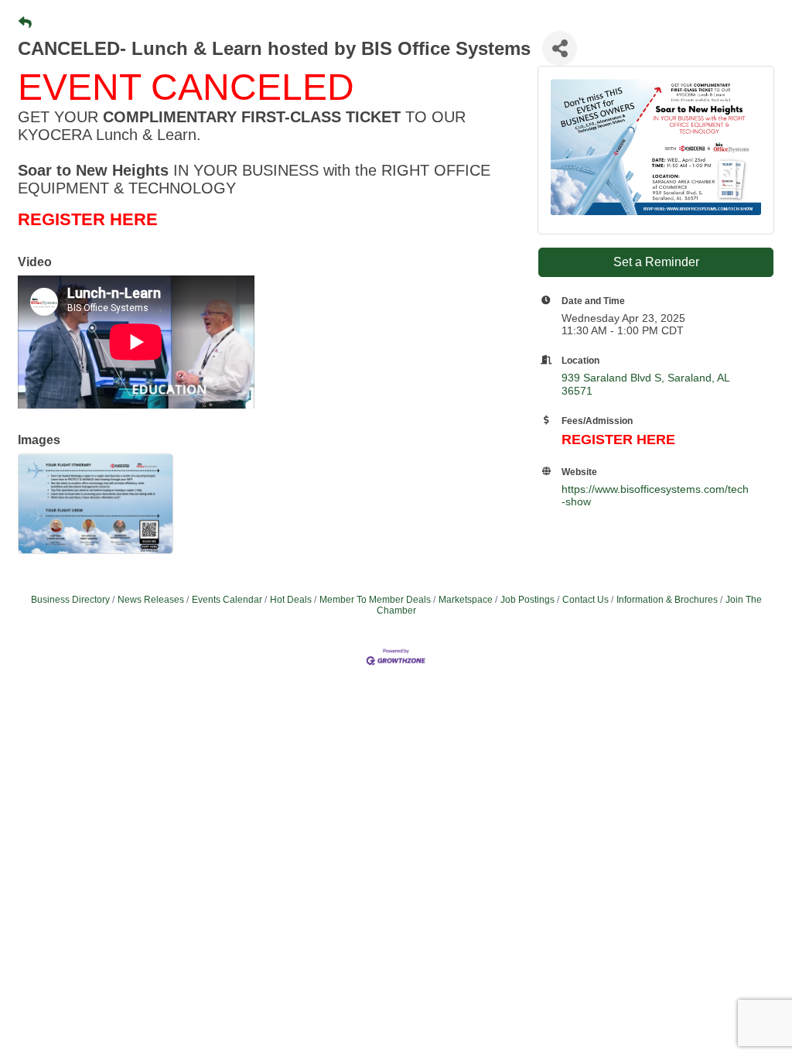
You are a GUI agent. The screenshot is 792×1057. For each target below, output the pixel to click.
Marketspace (466, 599)
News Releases (151, 599)
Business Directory (70, 599)
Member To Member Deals (375, 599)
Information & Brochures (667, 599)
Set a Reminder (656, 262)
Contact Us (585, 599)
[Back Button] (25, 23)
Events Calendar (227, 599)
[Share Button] (559, 48)
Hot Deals (291, 599)
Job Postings (527, 599)
